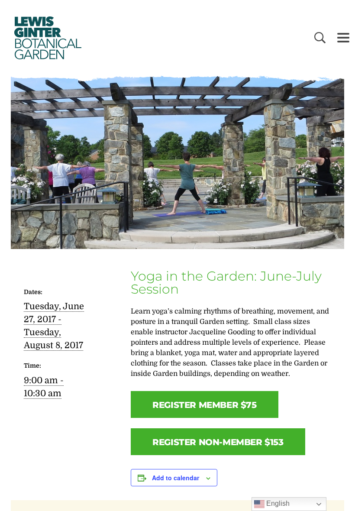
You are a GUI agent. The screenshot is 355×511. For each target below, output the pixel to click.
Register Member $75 (204, 405)
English (277, 503)
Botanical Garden (46, 38)
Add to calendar (175, 477)
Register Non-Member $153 (217, 442)
